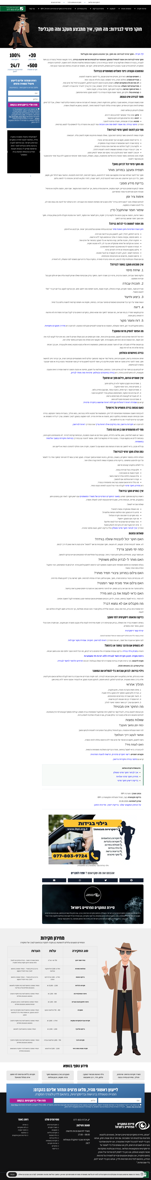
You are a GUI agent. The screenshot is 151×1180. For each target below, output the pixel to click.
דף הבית (139, 54)
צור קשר (32, 8)
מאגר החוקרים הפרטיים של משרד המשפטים (99, 496)
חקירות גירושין (119, 759)
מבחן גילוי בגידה (130, 651)
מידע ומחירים (82, 8)
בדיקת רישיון (113, 805)
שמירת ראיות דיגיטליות (127, 402)
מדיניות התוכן (100, 805)
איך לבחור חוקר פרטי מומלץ (124, 528)
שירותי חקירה (141, 8)
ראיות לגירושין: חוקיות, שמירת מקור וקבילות (87, 640)
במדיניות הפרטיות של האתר (24, 118)
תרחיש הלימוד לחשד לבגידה (70, 661)
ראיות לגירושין (79, 424)
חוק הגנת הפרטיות (135, 229)
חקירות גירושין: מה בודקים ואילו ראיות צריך (114, 424)
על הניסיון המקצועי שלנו (130, 805)
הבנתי (12, 1174)
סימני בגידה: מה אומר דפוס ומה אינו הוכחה (118, 124)
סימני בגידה (132, 759)
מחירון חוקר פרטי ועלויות (127, 776)
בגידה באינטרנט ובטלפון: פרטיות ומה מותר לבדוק (93, 372)
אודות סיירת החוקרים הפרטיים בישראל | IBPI (56, 8)
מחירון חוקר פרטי (132, 485)
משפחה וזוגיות (126, 8)
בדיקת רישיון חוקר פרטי (127, 780)
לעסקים (112, 8)
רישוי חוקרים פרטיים (121, 754)
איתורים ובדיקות (98, 8)
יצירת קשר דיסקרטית (134, 631)
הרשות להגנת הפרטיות (101, 754)
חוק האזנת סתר (119, 229)
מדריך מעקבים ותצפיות (55, 326)
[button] (131, 880)
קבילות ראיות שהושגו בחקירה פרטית (100, 402)
